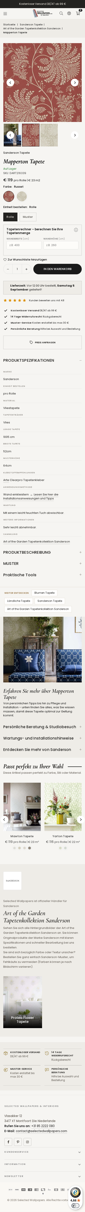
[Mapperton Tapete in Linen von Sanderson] (49, 135)
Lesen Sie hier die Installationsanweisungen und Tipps (30, 496)
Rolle (10, 217)
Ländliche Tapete (18, 601)
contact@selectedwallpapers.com (41, 1131)
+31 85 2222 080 (43, 1126)
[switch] (75, 1205)
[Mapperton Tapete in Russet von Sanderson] (30, 135)
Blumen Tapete (44, 593)
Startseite (9, 24)
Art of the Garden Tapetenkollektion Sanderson (32, 28)
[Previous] (10, 82)
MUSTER (11, 563)
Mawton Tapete (22, 836)
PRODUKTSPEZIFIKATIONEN (28, 360)
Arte (6, 480)
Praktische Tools (19, 575)
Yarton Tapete (63, 836)
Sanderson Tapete (31, 24)
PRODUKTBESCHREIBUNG (27, 552)
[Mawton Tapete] (22, 807)
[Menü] (5, 14)
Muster (28, 217)
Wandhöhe (54, 238)
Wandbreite (18, 238)
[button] (78, 14)
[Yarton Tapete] (63, 807)
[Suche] (61, 14)
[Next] (74, 82)
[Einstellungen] (69, 14)
